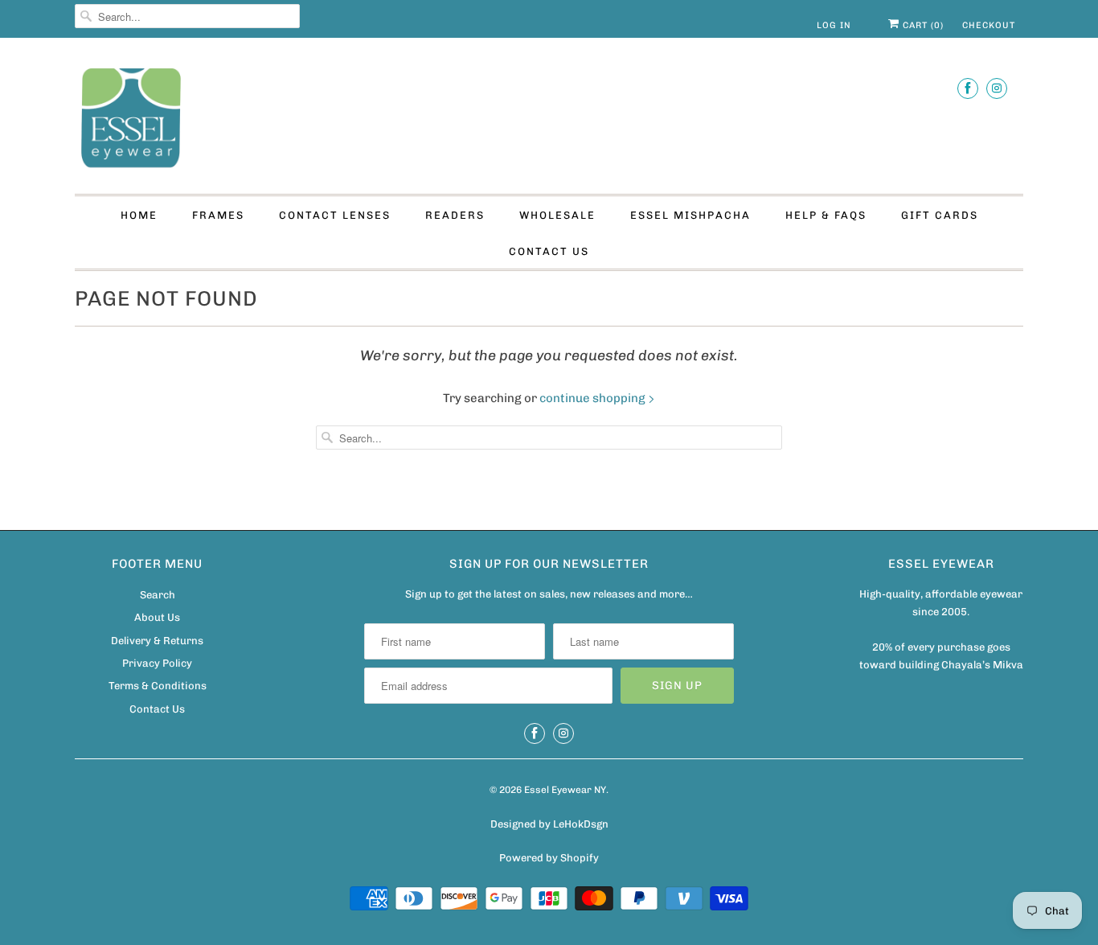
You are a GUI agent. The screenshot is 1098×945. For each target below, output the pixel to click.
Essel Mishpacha (690, 215)
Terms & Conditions (158, 686)
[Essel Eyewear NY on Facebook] (967, 88)
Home (139, 215)
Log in (834, 25)
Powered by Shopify (549, 858)
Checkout (988, 25)
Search (157, 595)
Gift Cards (939, 215)
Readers (455, 215)
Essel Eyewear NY (565, 789)
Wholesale (557, 215)
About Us (157, 617)
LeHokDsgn (580, 824)
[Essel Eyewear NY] (549, 120)
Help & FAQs (826, 215)
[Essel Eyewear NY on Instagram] (996, 88)
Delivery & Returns (157, 641)
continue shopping (593, 398)
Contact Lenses (335, 215)
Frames (218, 215)
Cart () (921, 25)
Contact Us (549, 251)
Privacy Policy (157, 663)
